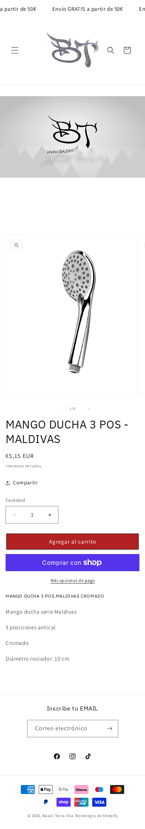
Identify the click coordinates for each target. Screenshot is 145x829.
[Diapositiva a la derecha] (89, 409)
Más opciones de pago (73, 580)
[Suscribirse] (110, 728)
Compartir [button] (25, 482)
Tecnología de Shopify (96, 815)
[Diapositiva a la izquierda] (56, 409)
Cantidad (15, 500)
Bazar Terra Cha (58, 815)
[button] (15, 50)
